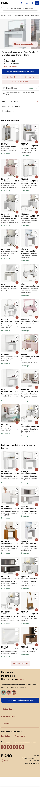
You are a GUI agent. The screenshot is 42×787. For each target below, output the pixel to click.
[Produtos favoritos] (27, 3)
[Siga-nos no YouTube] (15, 747)
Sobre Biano (8, 709)
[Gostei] (17, 126)
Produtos (5, 736)
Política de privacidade (30, 758)
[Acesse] (32, 3)
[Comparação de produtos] (22, 3)
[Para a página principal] (6, 3)
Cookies (36, 756)
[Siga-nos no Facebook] (9, 747)
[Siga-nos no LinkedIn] (21, 747)
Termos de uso (33, 761)
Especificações (8, 111)
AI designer (20, 736)
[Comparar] (17, 130)
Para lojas (7, 724)
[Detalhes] (17, 141)
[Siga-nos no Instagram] (3, 747)
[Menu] (37, 3)
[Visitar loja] (15, 34)
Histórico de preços (10, 101)
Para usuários (9, 716)
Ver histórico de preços (10, 66)
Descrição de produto (11, 106)
